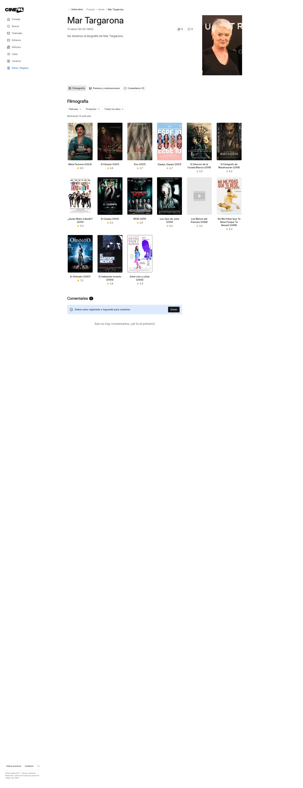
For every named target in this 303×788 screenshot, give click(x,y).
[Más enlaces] (38, 766)
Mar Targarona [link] (115, 9)
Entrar (174, 309)
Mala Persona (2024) (80, 164)
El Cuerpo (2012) (110, 218)
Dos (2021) (140, 164)
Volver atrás (77, 9)
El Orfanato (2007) (80, 276)
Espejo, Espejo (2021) (169, 164)
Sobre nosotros (13, 766)
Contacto (29, 766)
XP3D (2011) (139, 218)
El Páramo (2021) (110, 164)
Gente (101, 9)
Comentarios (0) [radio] (136, 88)
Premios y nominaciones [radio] (106, 88)
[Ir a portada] (14, 10)
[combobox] (75, 109)
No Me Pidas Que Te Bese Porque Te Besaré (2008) (229, 221)
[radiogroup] (94, 88)
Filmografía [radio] (78, 88)
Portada (90, 9)
